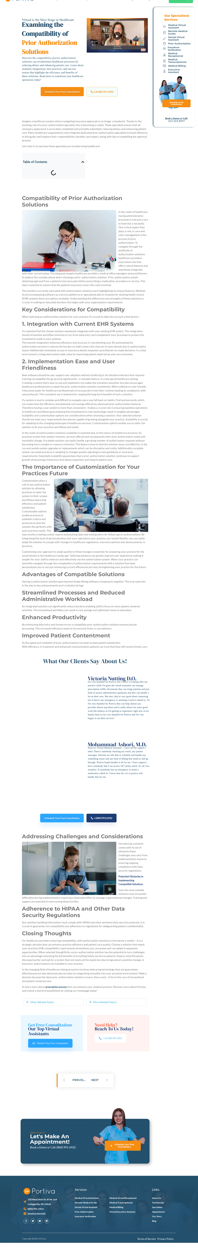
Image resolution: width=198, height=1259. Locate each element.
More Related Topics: (105, 1002)
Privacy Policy (165, 1238)
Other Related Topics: (42, 1002)
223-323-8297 (176, 120)
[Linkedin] (46, 1221)
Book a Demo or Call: (43, 1147)
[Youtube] (39, 1221)
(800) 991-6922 (66, 1147)
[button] (102, 91)
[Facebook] (26, 1221)
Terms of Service (147, 1238)
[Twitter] (32, 1221)
